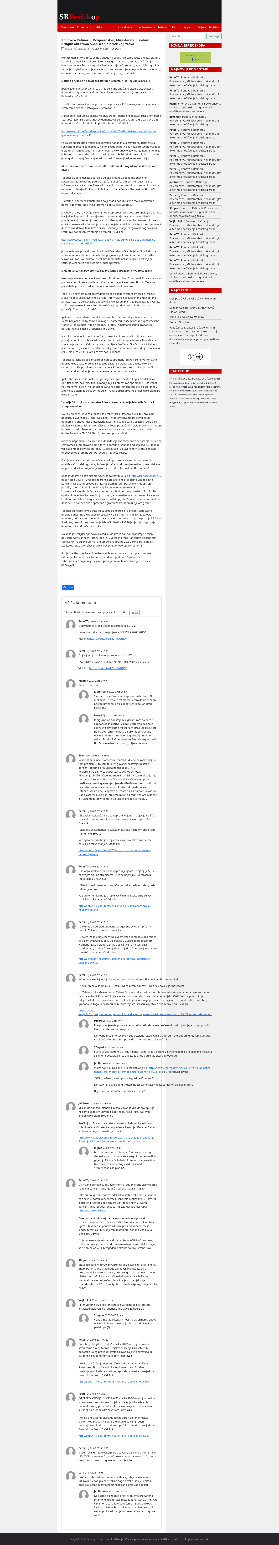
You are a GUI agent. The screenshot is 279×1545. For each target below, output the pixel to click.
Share (69, 587)
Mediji (172, 386)
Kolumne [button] (145, 27)
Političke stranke (213, 386)
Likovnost (188, 399)
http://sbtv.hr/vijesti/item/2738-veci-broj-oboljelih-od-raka (113, 1381)
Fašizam (173, 394)
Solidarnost (200, 402)
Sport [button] (187, 27)
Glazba (200, 395)
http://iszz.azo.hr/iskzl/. (92, 1210)
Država (187, 378)
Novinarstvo (173, 399)
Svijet (217, 382)
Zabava (178, 402)
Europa (213, 390)
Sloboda (172, 406)
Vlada (206, 390)
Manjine (206, 395)
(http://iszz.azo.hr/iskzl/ (145, 476)
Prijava (202, 27)
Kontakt (204, 1539)
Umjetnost (185, 402)
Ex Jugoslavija (196, 390)
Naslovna (68, 27)
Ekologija (172, 402)
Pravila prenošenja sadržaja (142, 1539)
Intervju (164, 27)
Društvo (207, 378)
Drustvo (214, 402)
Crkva (211, 395)
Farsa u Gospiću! (179, 322)
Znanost (193, 402)
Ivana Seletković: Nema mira (186, 317)
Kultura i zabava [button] (121, 27)
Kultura (211, 382)
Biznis (176, 27)
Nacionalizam (192, 395)
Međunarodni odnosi (179, 390)
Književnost (181, 386)
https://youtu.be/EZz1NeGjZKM (108, 638)
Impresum (191, 1539)
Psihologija (196, 399)
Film (179, 395)
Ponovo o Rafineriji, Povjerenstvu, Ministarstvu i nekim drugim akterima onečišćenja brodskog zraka (195, 81)
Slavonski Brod (200, 382)
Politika (196, 378)
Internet (208, 402)
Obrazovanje (211, 399)
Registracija (215, 27)
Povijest (216, 378)
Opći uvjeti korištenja (110, 1539)
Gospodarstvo (185, 382)
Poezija (203, 399)
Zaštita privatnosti (172, 1539)
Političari (173, 382)
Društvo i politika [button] (90, 27)
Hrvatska (175, 378)
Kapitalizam (199, 386)
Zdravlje (181, 399)
